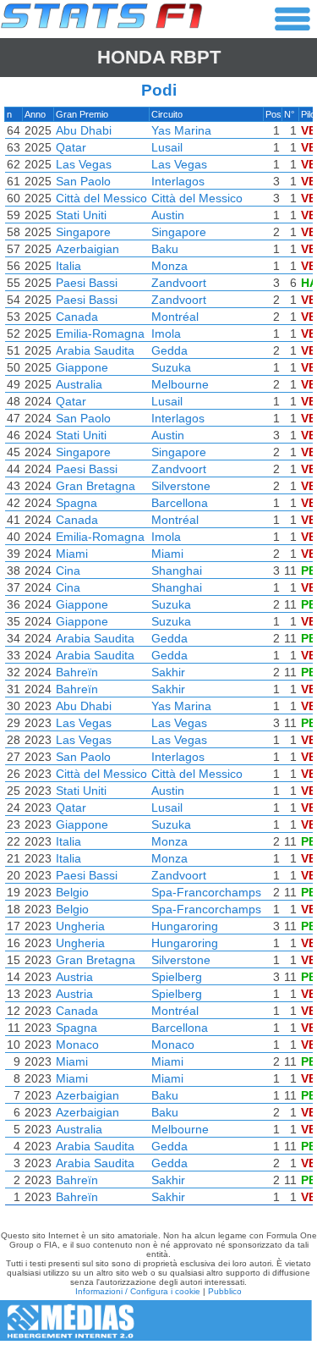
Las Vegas (84, 164)
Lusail (167, 147)
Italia (68, 266)
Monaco (77, 1044)
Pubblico (225, 1291)
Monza (169, 266)
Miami (72, 553)
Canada (77, 316)
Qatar (71, 147)
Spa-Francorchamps (206, 892)
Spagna (76, 503)
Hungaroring (184, 926)
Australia (79, 384)
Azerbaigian (87, 249)
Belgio (72, 892)
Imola (166, 333)
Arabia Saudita (95, 350)
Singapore (83, 232)
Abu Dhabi (84, 130)
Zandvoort (178, 282)
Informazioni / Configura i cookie (137, 1291)
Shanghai (176, 570)
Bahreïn (77, 672)
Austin (167, 215)
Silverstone (180, 486)
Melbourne (180, 384)
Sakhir (168, 672)
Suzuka (171, 367)
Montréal (175, 316)
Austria (74, 977)
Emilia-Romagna (100, 333)
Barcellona (179, 503)
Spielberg (176, 977)
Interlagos (178, 181)
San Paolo (83, 181)
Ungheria (80, 926)
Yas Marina (181, 130)
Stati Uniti (81, 215)
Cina (68, 570)
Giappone (82, 367)
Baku (164, 249)
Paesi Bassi (87, 282)
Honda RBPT (159, 57)
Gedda (169, 350)
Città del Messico (101, 198)
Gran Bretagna (95, 486)
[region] (158, 660)
